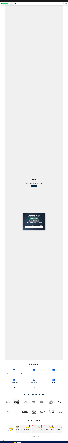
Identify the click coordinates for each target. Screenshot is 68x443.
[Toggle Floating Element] (3, 441)
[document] (34, 221)
